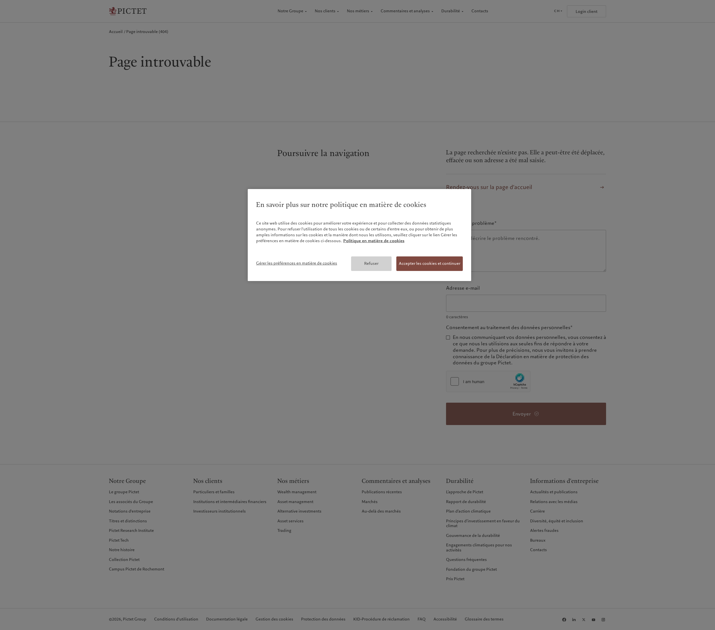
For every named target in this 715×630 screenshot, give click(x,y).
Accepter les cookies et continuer (429, 263)
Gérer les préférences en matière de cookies (296, 263)
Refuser (371, 263)
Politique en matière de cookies (373, 241)
